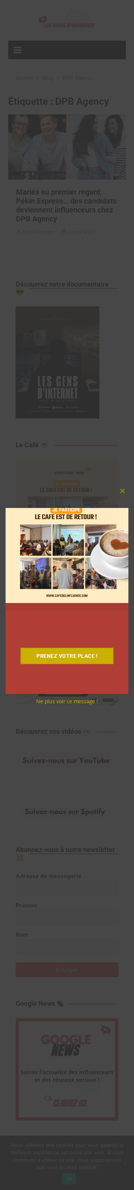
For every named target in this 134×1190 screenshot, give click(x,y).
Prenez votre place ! (67, 656)
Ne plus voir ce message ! (67, 701)
